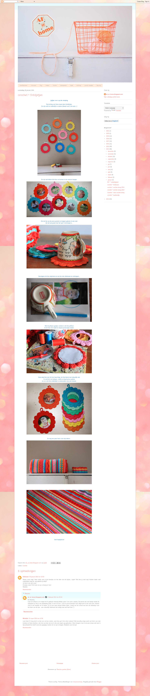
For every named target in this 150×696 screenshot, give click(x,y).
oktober (110, 156)
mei (109, 169)
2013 (107, 199)
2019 (107, 136)
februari (110, 177)
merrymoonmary (77, 682)
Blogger (99, 682)
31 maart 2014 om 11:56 (36, 618)
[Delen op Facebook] (58, 563)
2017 (107, 141)
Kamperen (63, 85)
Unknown (26, 577)
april (109, 172)
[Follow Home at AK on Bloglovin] (111, 121)
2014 (107, 149)
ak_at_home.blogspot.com (36, 597)
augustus (111, 161)
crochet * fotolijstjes (113, 185)
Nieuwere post (23, 663)
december (111, 151)
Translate (118, 110)
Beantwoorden (27, 589)
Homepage (60, 663)
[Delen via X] (56, 563)
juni (109, 167)
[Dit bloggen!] (54, 563)
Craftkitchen (23, 85)
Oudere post (95, 663)
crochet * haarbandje (113, 195)
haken (47, 85)
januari (110, 180)
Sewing (99, 85)
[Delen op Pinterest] (60, 563)
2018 (107, 138)
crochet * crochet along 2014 (115, 187)
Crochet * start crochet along (115, 192)
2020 (107, 133)
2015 (107, 146)
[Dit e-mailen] (52, 563)
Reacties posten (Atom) (64, 669)
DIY (41, 85)
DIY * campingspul (112, 182)
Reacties (27, 593)
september (111, 159)
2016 (107, 144)
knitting (79, 85)
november (111, 154)
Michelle (25, 618)
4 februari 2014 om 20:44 (55, 597)
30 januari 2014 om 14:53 (36, 577)
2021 (107, 131)
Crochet (33, 85)
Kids (71, 85)
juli (109, 164)
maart (110, 174)
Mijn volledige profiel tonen (112, 97)
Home (55, 85)
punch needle (89, 85)
